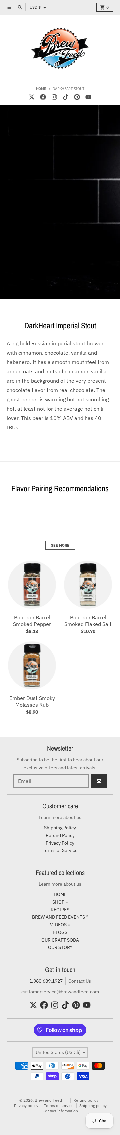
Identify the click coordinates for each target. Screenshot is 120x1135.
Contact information (60, 1110)
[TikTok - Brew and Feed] (65, 97)
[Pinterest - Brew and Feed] (77, 97)
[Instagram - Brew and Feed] (54, 97)
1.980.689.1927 (46, 981)
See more (60, 545)
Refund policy (85, 1100)
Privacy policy (26, 1105)
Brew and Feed (48, 1100)
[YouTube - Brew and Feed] (88, 97)
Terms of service (59, 1105)
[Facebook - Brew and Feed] (43, 97)
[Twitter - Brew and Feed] (31, 97)
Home (41, 88)
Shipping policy (93, 1105)
